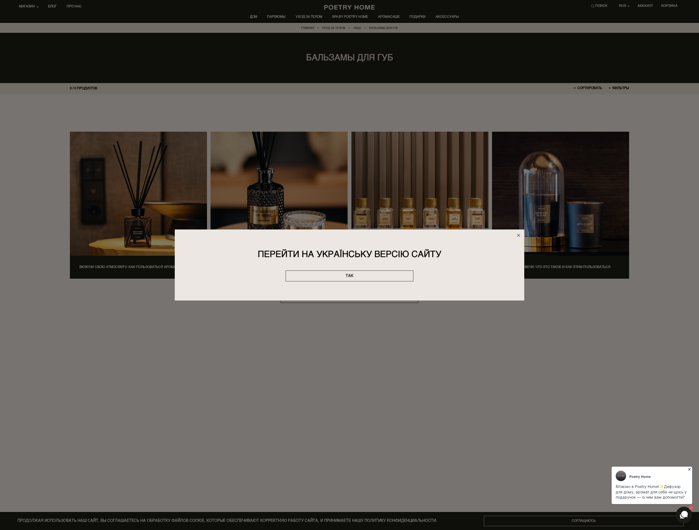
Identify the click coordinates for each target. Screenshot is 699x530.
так (349, 276)
